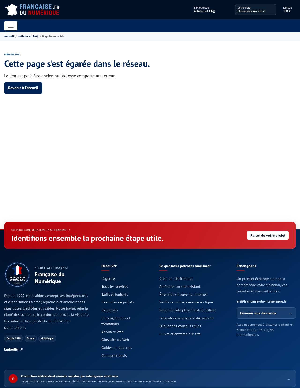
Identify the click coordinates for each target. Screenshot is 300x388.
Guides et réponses (116, 347)
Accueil (9, 36)
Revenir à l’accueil (23, 87)
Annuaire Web (112, 331)
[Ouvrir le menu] (10, 25)
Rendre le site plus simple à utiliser (187, 310)
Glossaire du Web (115, 339)
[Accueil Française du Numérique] (32, 9)
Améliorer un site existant (179, 286)
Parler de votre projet (267, 235)
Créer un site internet (176, 278)
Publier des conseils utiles (180, 326)
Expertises (109, 310)
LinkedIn (13, 349)
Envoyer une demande (266, 313)
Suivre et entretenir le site (179, 334)
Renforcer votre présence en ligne (186, 302)
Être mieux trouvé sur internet (183, 294)
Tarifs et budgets (114, 294)
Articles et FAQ (28, 36)
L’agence (108, 278)
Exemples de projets (117, 302)
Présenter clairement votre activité (186, 318)
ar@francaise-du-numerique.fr (262, 301)
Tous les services (114, 286)
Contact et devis (114, 355)
